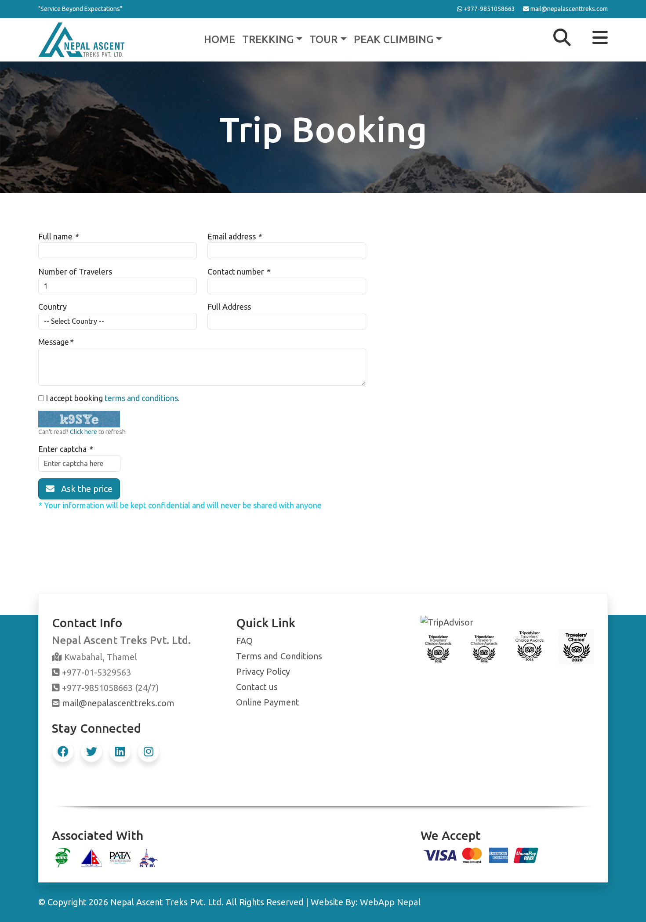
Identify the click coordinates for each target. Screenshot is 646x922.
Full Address (229, 306)
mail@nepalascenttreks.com (118, 703)
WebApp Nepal (390, 902)
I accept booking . (112, 398)
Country (52, 306)
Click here (83, 431)
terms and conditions (141, 398)
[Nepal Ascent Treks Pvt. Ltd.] (81, 38)
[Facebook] (63, 751)
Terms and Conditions (279, 656)
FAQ (244, 641)
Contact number (235, 271)
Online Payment (267, 702)
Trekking (268, 39)
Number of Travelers (75, 271)
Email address (231, 236)
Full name (55, 236)
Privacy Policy (263, 671)
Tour (323, 39)
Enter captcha (62, 449)
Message (53, 341)
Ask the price (83, 489)
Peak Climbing (393, 39)
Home (219, 39)
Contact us (257, 687)
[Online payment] (481, 854)
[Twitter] (91, 751)
